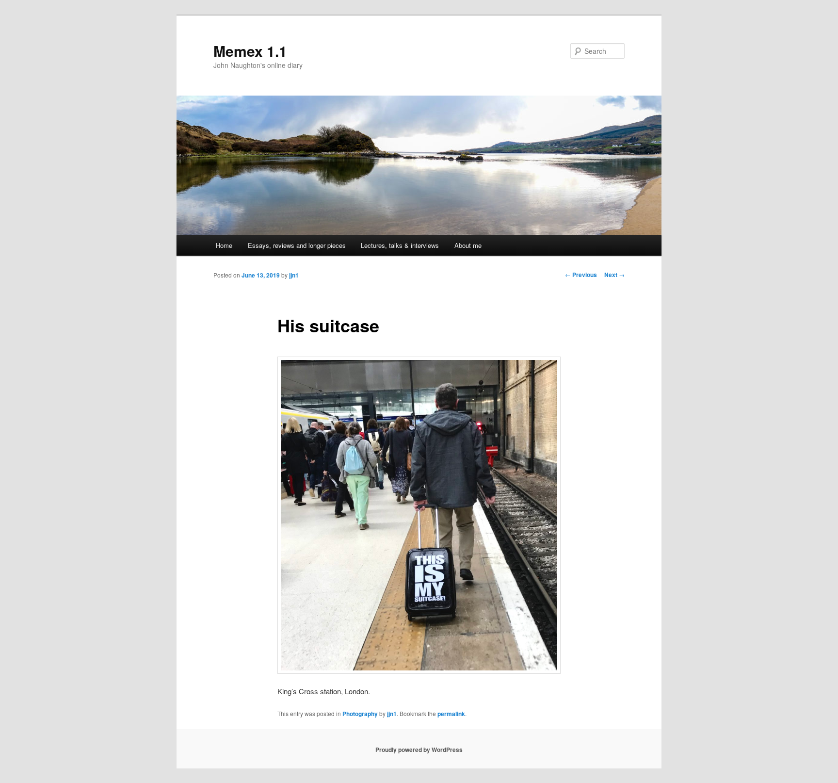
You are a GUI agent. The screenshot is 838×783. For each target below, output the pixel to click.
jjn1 (294, 275)
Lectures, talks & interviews (400, 245)
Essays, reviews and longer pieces (297, 245)
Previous (581, 274)
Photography (360, 713)
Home (224, 245)
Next (614, 274)
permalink (451, 713)
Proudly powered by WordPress (419, 749)
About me (468, 245)
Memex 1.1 (250, 50)
